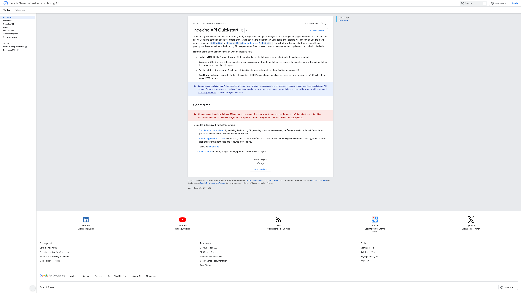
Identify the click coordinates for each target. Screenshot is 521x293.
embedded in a (249, 43)
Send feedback (317, 30)
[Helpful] (322, 23)
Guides (6, 10)
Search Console (367, 248)
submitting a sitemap (207, 92)
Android (73, 276)
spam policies (297, 117)
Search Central (29, 3)
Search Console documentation (213, 261)
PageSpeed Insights (369, 256)
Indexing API (52, 3)
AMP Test (365, 261)
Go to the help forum (48, 248)
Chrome (85, 276)
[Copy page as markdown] (242, 30)
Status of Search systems (211, 256)
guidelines (214, 146)
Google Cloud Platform (117, 276)
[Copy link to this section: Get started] (213, 105)
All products (151, 276)
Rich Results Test (368, 252)
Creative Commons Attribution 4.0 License (261, 180)
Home (195, 23)
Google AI (136, 276)
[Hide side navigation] (32, 288)
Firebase (98, 276)
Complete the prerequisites (212, 130)
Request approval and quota (212, 138)
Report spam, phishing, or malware (54, 256)
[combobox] (473, 3)
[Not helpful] (326, 23)
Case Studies (205, 265)
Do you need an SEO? (209, 248)
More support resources (50, 261)
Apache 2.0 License (319, 180)
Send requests (206, 151)
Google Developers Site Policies (212, 183)
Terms (42, 287)
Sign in (515, 3)
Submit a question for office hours (54, 252)
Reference (20, 10)
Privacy (51, 287)
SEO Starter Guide (208, 252)
